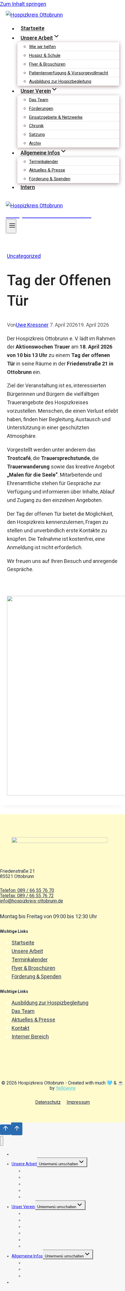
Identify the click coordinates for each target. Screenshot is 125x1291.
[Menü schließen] (1, 1141)
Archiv (35, 143)
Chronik (36, 125)
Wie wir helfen (42, 46)
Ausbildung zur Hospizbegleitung (60, 81)
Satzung (37, 134)
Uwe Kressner (32, 325)
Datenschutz (48, 1102)
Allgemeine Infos (27, 1256)
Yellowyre (66, 1088)
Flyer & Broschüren (47, 64)
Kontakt (20, 1028)
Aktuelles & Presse (47, 170)
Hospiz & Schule (44, 55)
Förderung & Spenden (49, 178)
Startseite (32, 28)
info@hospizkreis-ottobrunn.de (31, 901)
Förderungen (41, 108)
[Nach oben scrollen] (5, 1129)
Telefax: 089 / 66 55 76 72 (27, 895)
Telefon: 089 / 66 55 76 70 (27, 890)
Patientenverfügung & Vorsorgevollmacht (68, 73)
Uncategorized (24, 256)
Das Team (38, 99)
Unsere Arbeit (27, 951)
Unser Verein (23, 1206)
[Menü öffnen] (11, 226)
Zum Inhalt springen (23, 4)
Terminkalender (43, 161)
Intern (28, 187)
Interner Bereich (30, 1036)
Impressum (78, 1102)
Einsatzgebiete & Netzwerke (56, 117)
